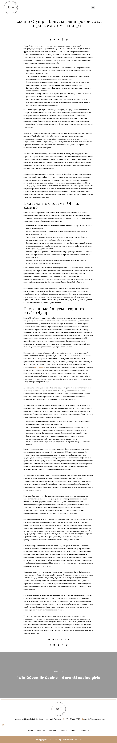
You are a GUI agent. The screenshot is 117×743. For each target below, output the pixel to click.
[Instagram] (3, 725)
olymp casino (39, 367)
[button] (93, 7)
